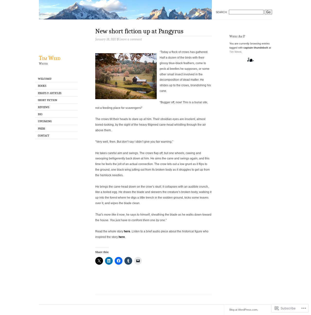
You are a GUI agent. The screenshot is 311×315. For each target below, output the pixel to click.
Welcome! (45, 78)
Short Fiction (47, 100)
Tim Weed (49, 58)
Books (42, 86)
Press (41, 128)
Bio (40, 114)
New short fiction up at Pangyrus (139, 31)
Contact (43, 135)
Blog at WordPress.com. (243, 309)
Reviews (43, 107)
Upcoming (45, 121)
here (127, 231)
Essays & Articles (49, 93)
